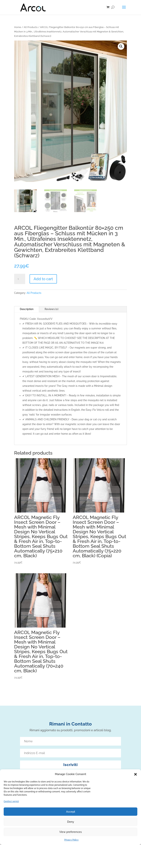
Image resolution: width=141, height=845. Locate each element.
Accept (70, 811)
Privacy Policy (71, 840)
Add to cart (43, 279)
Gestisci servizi (11, 801)
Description (26, 309)
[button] (135, 774)
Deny (70, 821)
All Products (30, 27)
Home (17, 27)
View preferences (70, 832)
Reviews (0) (51, 309)
